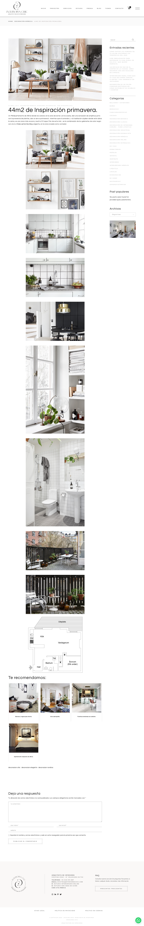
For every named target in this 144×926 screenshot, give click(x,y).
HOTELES (113, 152)
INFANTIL (113, 155)
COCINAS (113, 115)
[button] (138, 920)
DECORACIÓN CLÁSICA (118, 122)
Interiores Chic (67, 105)
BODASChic (114, 109)
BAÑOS (112, 106)
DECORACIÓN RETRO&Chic (120, 143)
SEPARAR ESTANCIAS (118, 184)
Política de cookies (94, 910)
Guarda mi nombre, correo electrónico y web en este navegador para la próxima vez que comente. (48, 835)
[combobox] (123, 214)
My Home (113, 178)
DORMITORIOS (115, 149)
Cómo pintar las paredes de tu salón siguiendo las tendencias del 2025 (122, 53)
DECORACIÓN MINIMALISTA (120, 133)
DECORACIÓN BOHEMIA (119, 118)
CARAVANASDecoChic (118, 112)
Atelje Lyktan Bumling (24, 124)
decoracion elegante (29, 767)
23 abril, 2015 (13, 105)
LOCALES (113, 171)
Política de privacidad (65, 910)
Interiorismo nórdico (119, 165)
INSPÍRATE (114, 159)
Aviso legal (39, 910)
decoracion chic (14, 767)
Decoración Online (118, 139)
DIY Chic (113, 146)
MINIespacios (51, 105)
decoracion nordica (45, 767)
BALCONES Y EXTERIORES (120, 102)
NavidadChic (115, 181)
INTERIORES (41, 105)
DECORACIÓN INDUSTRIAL (120, 130)
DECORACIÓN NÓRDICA (23, 21)
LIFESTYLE (114, 168)
